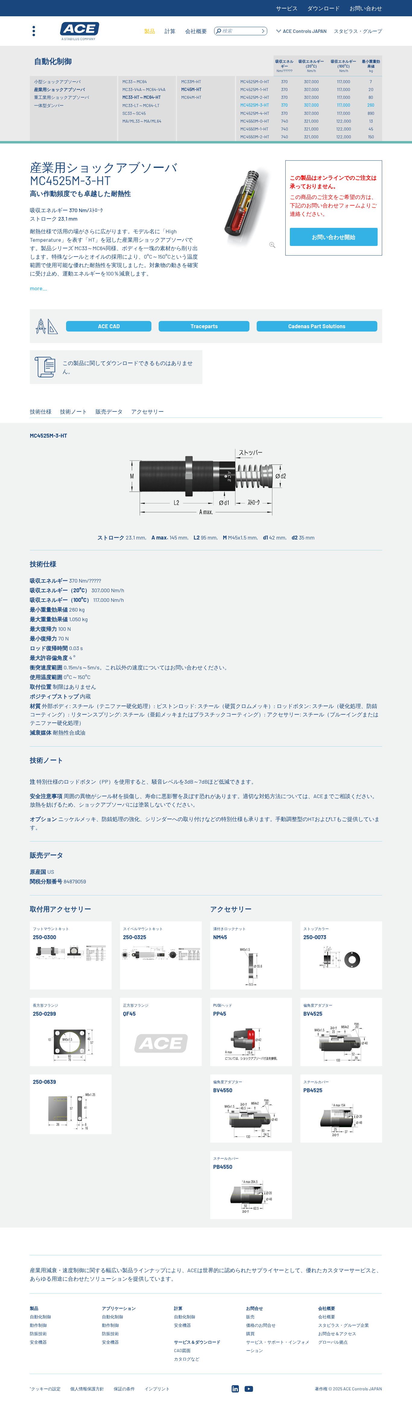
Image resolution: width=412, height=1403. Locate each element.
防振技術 (38, 1333)
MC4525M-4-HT (254, 113)
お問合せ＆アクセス (338, 1333)
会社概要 (327, 1308)
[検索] (263, 31)
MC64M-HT (191, 97)
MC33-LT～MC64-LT (141, 105)
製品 (34, 1308)
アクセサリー (147, 411)
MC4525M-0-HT (254, 81)
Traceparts (204, 326)
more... (38, 288)
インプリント (157, 1388)
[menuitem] (149, 31)
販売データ (109, 411)
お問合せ (254, 1308)
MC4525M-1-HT (254, 89)
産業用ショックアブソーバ (59, 89)
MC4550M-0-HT (254, 121)
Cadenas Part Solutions (316, 326)
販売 (250, 1316)
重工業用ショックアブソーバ (61, 97)
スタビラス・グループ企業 (344, 1325)
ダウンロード (323, 8)
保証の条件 (124, 1388)
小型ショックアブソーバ (57, 81)
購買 (250, 1333)
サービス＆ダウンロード (197, 1342)
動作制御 (38, 1325)
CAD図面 (182, 1350)
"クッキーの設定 (45, 1388)
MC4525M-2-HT (254, 97)
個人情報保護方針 (87, 1388)
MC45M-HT (191, 89)
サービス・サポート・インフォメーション (278, 1346)
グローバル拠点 (333, 1342)
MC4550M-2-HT (254, 136)
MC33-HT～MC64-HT (141, 97)
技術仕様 (41, 411)
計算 (178, 1308)
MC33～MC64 (134, 81)
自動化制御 (40, 1316)
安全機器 (38, 1342)
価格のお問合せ (261, 1325)
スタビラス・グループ (358, 31)
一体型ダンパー (49, 105)
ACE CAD (109, 326)
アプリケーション (119, 1308)
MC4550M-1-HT (254, 128)
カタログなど (187, 1358)
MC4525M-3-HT (254, 105)
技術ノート (73, 411)
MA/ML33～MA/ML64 (141, 121)
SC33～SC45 (134, 113)
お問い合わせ (366, 8)
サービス (287, 8)
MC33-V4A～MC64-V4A (144, 89)
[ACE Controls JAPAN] (79, 31)
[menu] (175, 31)
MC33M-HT (191, 81)
